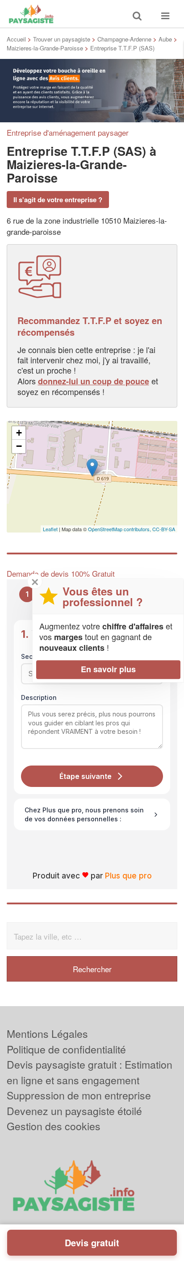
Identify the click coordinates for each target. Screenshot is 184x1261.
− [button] (19, 446)
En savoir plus (108, 669)
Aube (165, 39)
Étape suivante (85, 776)
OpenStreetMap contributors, (120, 529)
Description (39, 697)
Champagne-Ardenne (124, 39)
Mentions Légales (47, 1033)
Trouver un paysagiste (61, 39)
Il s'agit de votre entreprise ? (57, 199)
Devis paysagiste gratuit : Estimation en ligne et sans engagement (89, 1072)
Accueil (16, 39)
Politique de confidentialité (66, 1049)
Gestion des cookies (53, 1126)
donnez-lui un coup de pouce (93, 381)
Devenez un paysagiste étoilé (74, 1110)
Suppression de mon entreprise (79, 1095)
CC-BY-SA (163, 529)
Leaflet (50, 529)
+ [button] (19, 432)
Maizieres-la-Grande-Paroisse (45, 48)
